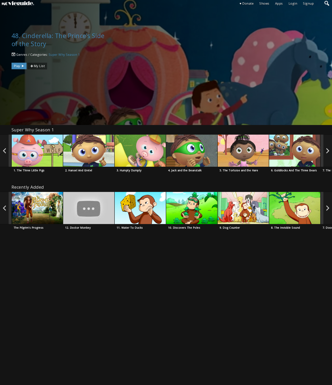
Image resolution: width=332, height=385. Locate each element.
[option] (37, 151)
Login (293, 3)
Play (17, 66)
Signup (308, 3)
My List (39, 66)
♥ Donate (247, 3)
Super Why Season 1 (64, 54)
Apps (279, 3)
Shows (264, 3)
